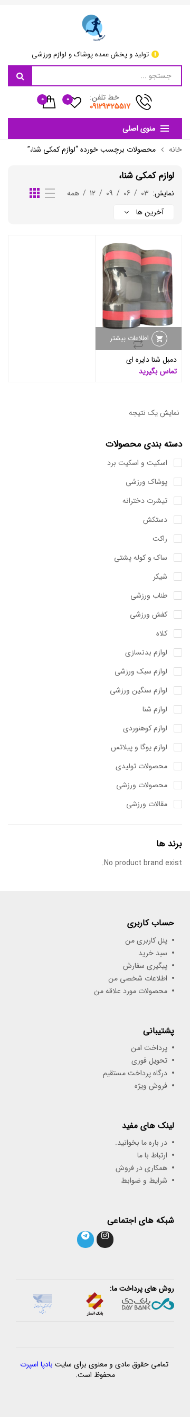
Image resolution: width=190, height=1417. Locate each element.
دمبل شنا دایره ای (151, 359)
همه (73, 193)
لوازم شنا (154, 709)
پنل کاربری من (146, 940)
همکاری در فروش (141, 1168)
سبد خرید (152, 953)
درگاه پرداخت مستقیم (135, 1073)
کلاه (161, 633)
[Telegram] (85, 1239)
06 (127, 193)
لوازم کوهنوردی (145, 728)
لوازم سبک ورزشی (141, 671)
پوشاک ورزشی (146, 482)
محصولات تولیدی (141, 766)
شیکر (160, 576)
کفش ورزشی (148, 614)
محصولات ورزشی (141, 785)
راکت (160, 538)
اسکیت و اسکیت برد (137, 463)
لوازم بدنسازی (146, 652)
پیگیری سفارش (145, 966)
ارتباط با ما (152, 1155)
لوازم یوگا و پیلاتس (139, 747)
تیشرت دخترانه (144, 501)
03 (145, 193)
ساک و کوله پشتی (140, 557)
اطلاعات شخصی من (137, 978)
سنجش (138, 344)
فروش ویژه (151, 1086)
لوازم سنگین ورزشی (138, 690)
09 (109, 193)
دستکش (155, 520)
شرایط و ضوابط (144, 1180)
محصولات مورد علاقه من (130, 991)
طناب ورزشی (148, 595)
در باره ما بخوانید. (141, 1142)
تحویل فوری (149, 1060)
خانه (175, 149)
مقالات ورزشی (146, 804)
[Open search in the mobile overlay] (95, 76)
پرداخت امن (149, 1048)
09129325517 (110, 106)
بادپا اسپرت (36, 1364)
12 (93, 193)
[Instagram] (105, 1239)
